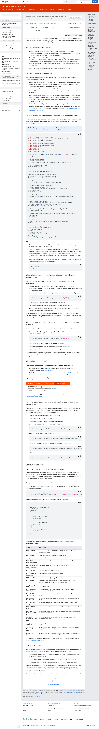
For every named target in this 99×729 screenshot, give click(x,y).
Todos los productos (80, 719)
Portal (52, 10)
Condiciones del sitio (34, 725)
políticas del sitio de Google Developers (73, 692)
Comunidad (51, 705)
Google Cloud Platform (66, 719)
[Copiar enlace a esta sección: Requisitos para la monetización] (52, 47)
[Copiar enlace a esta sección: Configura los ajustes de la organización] (54, 483)
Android (42, 719)
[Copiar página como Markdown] (43, 30)
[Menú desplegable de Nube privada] (32, 2)
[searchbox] (10, 15)
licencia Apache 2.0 (40, 692)
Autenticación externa (64, 10)
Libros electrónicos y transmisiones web (32, 713)
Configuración (32, 10)
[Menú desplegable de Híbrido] (42, 2)
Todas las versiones (8, 10)
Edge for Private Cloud (9, 7)
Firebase (56, 719)
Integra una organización (47, 370)
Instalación (20, 10)
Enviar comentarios (74, 27)
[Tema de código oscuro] (79, 134)
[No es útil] (80, 23)
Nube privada (26, 1)
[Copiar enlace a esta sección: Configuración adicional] (45, 465)
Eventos (25, 708)
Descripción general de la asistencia (56, 708)
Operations (43, 10)
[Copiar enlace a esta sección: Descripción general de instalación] (53, 74)
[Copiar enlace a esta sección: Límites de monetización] (46, 646)
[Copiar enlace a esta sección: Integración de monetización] (49, 361)
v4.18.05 (22, 7)
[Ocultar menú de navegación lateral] (18, 726)
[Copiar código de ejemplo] (81, 134)
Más (47, 1)
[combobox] (70, 1)
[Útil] (78, 23)
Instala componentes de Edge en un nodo (57, 129)
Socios (24, 710)
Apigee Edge (16, 1)
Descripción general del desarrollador (83, 705)
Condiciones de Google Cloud (48, 725)
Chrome (49, 719)
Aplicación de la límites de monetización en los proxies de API (64, 674)
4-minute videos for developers (81, 708)
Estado (50, 710)
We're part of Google (28, 705)
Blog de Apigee (77, 710)
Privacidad (25, 725)
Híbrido (38, 1)
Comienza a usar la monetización (35, 640)
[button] (9, 110)
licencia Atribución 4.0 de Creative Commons (67, 690)
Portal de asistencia (53, 713)
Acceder (94, 1)
